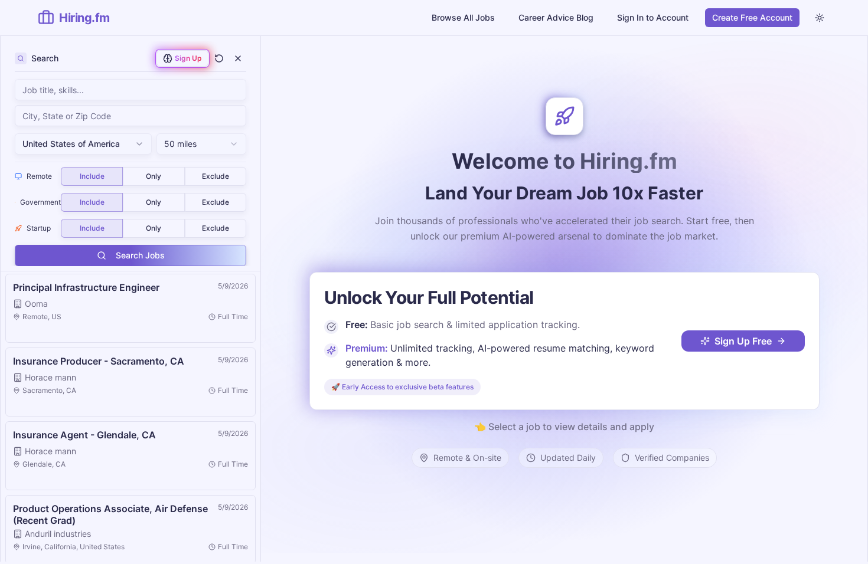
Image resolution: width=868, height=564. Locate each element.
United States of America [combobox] (71, 144)
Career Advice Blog (555, 17)
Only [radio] (153, 176)
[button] (130, 308)
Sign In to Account (652, 17)
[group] (153, 176)
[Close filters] (238, 58)
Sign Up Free (743, 341)
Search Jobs (140, 255)
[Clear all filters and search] (219, 58)
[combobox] (130, 115)
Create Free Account (752, 17)
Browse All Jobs (463, 17)
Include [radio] (92, 176)
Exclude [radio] (215, 176)
